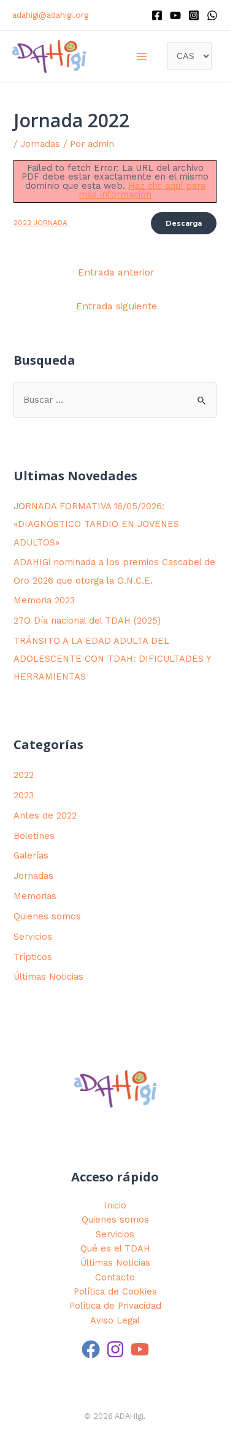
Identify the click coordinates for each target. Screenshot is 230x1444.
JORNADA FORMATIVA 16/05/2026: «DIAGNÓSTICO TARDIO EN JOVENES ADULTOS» (96, 524)
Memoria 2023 (44, 600)
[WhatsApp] (212, 15)
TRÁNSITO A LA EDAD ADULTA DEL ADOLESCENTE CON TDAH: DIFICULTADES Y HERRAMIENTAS (112, 658)
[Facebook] (157, 15)
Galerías (30, 855)
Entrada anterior (116, 272)
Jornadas (40, 143)
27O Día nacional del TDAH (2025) (87, 620)
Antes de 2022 (45, 815)
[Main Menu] (142, 56)
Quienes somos (47, 916)
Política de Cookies (115, 1291)
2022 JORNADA (40, 222)
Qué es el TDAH (115, 1248)
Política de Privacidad (115, 1305)
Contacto (115, 1277)
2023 (23, 795)
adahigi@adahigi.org (50, 15)
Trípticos (32, 956)
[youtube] (175, 15)
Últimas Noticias (48, 976)
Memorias (34, 896)
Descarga (184, 223)
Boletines (34, 835)
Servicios (32, 936)
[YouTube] (140, 1349)
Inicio (115, 1205)
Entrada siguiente (116, 306)
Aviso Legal (115, 1320)
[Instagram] (193, 15)
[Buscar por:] (114, 399)
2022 (23, 774)
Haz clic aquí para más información (142, 190)
